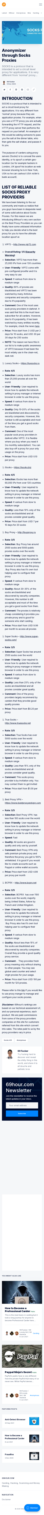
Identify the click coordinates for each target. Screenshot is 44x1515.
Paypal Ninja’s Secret (18, 1372)
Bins (29, 13)
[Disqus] (22, 1159)
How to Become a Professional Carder (17, 1310)
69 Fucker (11, 82)
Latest (4, 13)
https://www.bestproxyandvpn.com (23, 803)
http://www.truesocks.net (18, 723)
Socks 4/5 (8, 1040)
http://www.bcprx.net (25, 882)
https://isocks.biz (22, 467)
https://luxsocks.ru (30, 363)
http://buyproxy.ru (27, 532)
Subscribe (22, 1113)
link (23, 990)
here (37, 326)
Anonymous (21, 13)
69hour (11, 13)
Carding (36, 13)
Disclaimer (6, 1499)
